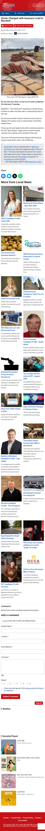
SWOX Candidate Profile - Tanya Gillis (11, 220)
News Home (8, 25)
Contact (38, 818)
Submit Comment (10, 696)
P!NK (18, 760)
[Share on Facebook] (3, 176)
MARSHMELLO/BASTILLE (25, 794)
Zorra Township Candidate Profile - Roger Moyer (33, 341)
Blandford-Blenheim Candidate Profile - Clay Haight (10, 458)
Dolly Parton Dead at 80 (10, 298)
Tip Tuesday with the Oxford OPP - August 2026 (31, 376)
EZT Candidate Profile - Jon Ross (10, 585)
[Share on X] (14, 176)
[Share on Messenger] (9, 176)
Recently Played (10, 736)
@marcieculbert (22, 33)
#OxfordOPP (8, 147)
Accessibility (22, 820)
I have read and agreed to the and (23, 689)
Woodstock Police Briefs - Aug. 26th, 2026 (33, 204)
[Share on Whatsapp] (20, 176)
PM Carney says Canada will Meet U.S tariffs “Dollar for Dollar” (32, 545)
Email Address (7, 647)
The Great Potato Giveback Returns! (8, 254)
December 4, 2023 (34, 162)
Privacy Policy (28, 818)
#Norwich (35, 147)
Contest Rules (16, 818)
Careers (6, 818)
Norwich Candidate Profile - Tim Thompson (10, 504)
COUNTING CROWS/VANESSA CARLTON (30, 777)
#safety (23, 157)
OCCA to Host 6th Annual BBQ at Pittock (33, 570)
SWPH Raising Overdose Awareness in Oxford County (33, 256)
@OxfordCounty (9, 149)
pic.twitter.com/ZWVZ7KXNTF (15, 159)
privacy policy (31, 688)
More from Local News (24, 25)
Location (4, 637)
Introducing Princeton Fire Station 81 (32, 494)
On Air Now (37, 5)
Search (39, 703)
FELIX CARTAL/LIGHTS (24, 743)
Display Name (6, 626)
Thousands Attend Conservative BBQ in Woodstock (31, 443)
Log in (5, 621)
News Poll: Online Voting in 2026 (10, 410)
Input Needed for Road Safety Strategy (10, 537)
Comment (5, 657)
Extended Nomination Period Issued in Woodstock (9, 374)
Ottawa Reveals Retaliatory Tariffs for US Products (33, 294)
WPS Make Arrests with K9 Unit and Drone (10, 329)
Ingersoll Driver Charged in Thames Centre (33, 408)
